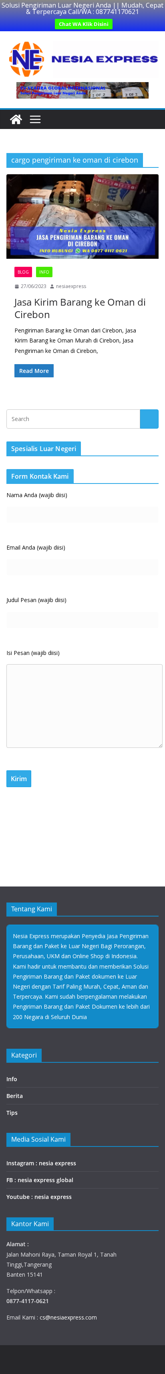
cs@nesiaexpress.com (67, 1317)
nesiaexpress (71, 286)
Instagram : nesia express (41, 1163)
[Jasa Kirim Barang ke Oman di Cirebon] (82, 216)
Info (44, 272)
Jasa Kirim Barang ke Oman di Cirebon (80, 308)
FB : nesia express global (39, 1180)
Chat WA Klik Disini (84, 24)
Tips (12, 1112)
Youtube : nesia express (39, 1197)
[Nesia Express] (16, 119)
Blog (23, 272)
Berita (14, 1096)
